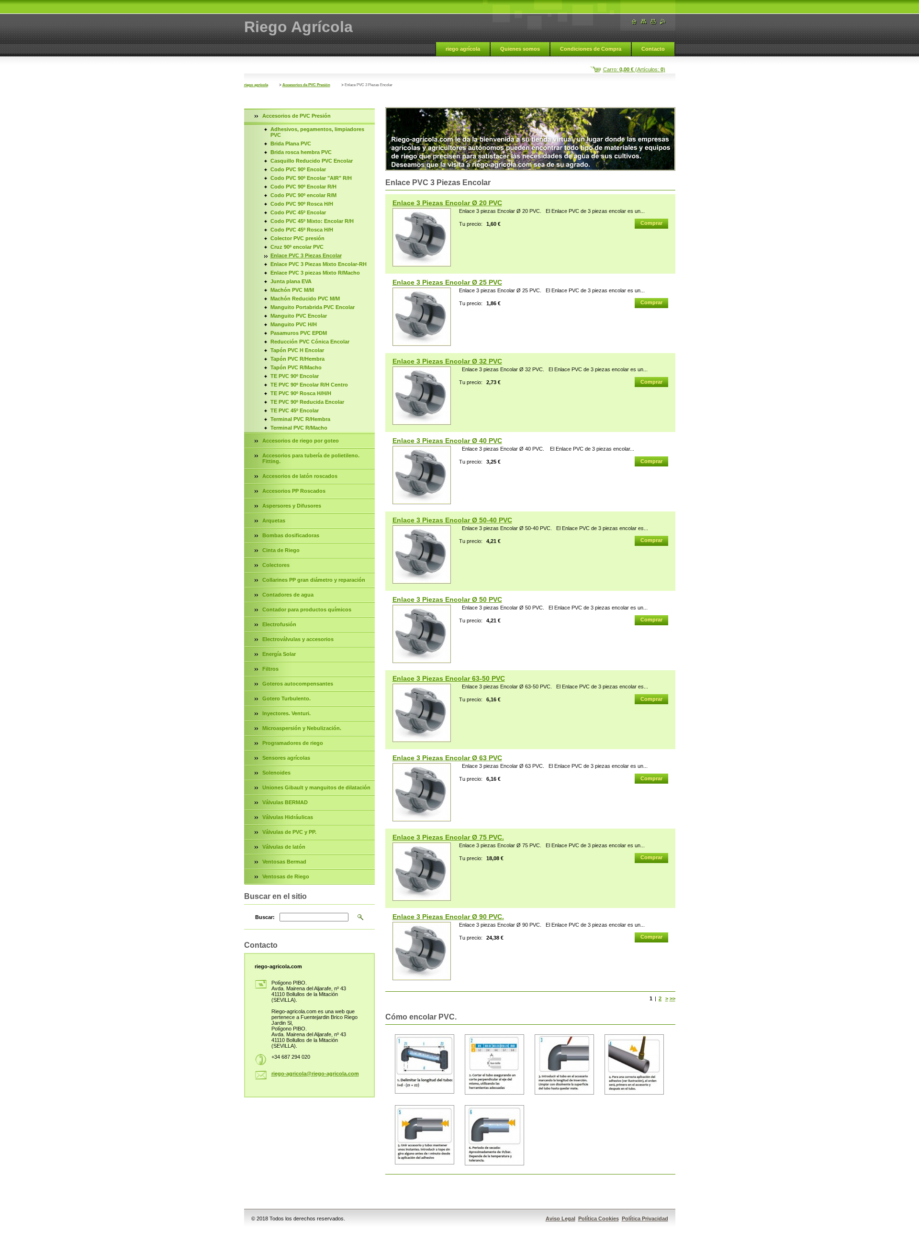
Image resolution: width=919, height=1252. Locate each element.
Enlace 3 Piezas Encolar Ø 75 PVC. (448, 837)
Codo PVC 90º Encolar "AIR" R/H (311, 178)
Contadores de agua (288, 595)
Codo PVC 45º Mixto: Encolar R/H (312, 221)
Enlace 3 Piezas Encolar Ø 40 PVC (447, 440)
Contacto (653, 49)
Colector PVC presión (297, 238)
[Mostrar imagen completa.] (424, 1064)
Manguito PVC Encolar (298, 316)
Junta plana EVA (291, 281)
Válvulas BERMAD (285, 802)
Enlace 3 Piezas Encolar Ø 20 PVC (447, 203)
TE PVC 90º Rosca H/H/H (300, 393)
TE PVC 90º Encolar (294, 376)
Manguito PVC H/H (293, 324)
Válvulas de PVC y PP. (289, 832)
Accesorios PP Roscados (293, 491)
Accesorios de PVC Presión (306, 85)
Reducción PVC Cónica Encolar (309, 341)
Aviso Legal (560, 1218)
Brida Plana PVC (290, 143)
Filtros (270, 669)
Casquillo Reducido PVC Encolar (311, 161)
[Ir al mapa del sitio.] (644, 21)
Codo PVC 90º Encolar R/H (303, 186)
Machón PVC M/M (292, 290)
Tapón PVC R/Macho (296, 367)
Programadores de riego (292, 743)
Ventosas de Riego (285, 876)
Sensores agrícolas (286, 758)
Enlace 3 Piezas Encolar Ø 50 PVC (447, 599)
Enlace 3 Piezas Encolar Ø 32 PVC (447, 361)
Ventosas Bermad (284, 861)
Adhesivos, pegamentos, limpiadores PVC (317, 132)
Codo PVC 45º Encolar (298, 212)
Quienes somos (520, 49)
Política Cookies (598, 1218)
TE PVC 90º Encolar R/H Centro (309, 385)
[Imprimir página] (653, 21)
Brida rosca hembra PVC (301, 152)
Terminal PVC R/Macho (298, 428)
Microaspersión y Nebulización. (301, 728)
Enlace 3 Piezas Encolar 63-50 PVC (448, 678)
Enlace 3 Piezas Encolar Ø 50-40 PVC (452, 520)
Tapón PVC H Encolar (297, 350)
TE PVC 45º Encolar (294, 410)
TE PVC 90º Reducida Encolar (307, 402)
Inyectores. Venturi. (286, 713)
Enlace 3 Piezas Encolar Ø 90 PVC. (448, 916)
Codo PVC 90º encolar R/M (303, 195)
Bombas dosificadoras (290, 535)
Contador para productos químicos (306, 609)
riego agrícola (463, 49)
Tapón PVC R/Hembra (297, 359)
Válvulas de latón (283, 847)
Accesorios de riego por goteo (300, 440)
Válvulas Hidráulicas (287, 817)
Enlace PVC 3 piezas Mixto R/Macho (315, 273)
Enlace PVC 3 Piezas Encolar (306, 255)
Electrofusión (279, 624)
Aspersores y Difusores (291, 506)
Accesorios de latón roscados (299, 476)
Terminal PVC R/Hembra (300, 419)
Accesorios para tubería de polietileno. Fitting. (310, 458)
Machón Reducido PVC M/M (305, 298)
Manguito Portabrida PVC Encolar (312, 307)
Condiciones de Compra (590, 49)
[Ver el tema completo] (421, 237)
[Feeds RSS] (663, 21)
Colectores (276, 565)
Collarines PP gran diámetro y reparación (313, 580)
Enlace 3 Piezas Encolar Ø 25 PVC (447, 282)
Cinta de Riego (281, 550)
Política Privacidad (645, 1218)
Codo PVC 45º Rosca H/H (301, 230)
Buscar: (265, 917)
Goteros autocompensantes (297, 684)
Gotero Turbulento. (286, 698)
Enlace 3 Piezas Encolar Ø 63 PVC (447, 758)
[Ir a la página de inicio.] (634, 21)
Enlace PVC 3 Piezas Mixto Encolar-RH (318, 264)
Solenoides (276, 773)
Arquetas (273, 520)
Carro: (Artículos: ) (634, 69)
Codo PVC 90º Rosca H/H (301, 204)
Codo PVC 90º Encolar (298, 169)
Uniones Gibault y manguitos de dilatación (316, 787)
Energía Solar (279, 654)
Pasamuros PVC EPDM (298, 333)
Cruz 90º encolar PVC (297, 247)
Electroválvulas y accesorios (298, 639)
